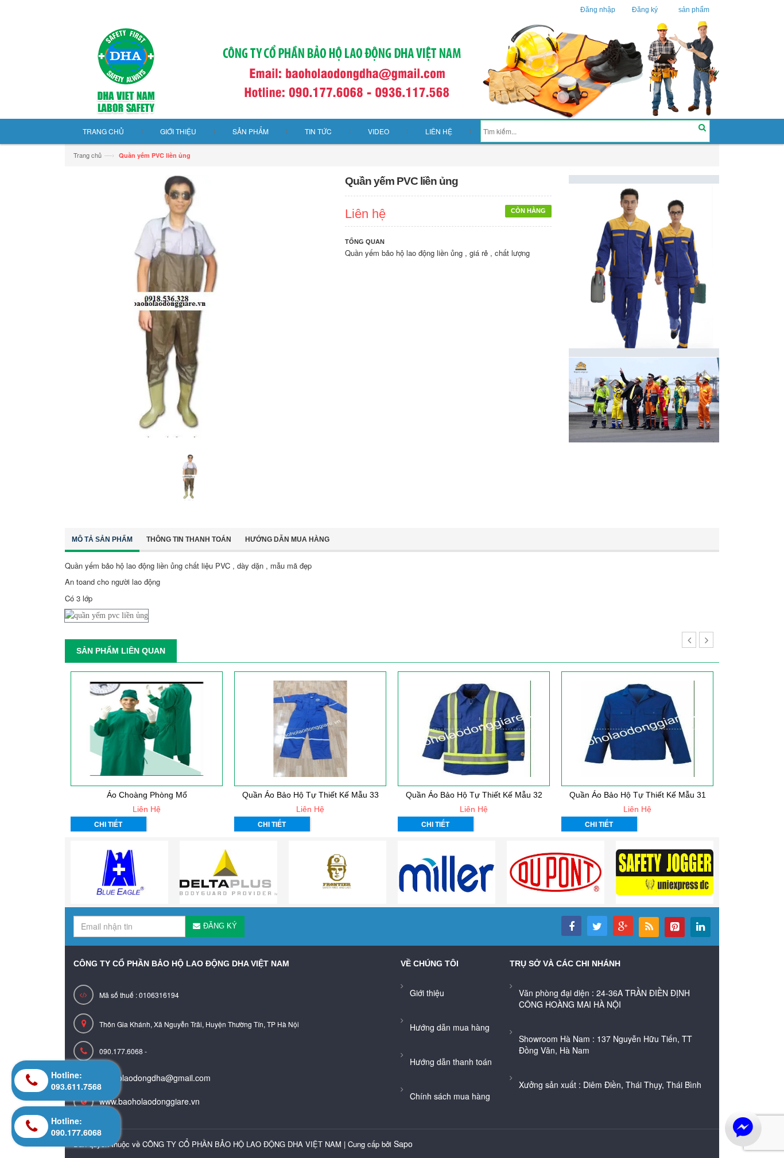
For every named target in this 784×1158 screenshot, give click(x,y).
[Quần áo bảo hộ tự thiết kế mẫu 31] (637, 729)
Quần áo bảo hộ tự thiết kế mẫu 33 (310, 794)
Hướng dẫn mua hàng (287, 539)
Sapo (403, 1143)
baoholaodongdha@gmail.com (155, 1077)
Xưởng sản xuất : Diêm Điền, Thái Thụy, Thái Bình (610, 1084)
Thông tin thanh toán (188, 539)
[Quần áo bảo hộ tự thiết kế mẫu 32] (474, 729)
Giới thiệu (427, 992)
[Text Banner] (644, 398)
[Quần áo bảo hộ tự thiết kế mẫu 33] (310, 729)
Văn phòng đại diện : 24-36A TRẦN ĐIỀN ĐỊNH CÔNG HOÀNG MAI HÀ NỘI (604, 998)
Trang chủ (87, 155)
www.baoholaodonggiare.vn (149, 1101)
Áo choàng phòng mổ (147, 794)
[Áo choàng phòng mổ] (147, 729)
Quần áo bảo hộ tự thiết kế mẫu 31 (637, 794)
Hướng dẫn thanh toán (451, 1061)
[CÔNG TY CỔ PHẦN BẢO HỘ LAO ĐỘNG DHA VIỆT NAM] (392, 70)
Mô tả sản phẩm (102, 539)
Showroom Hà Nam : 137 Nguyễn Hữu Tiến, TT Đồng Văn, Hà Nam (605, 1044)
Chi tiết (108, 824)
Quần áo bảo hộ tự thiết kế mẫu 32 (474, 794)
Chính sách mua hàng (450, 1096)
